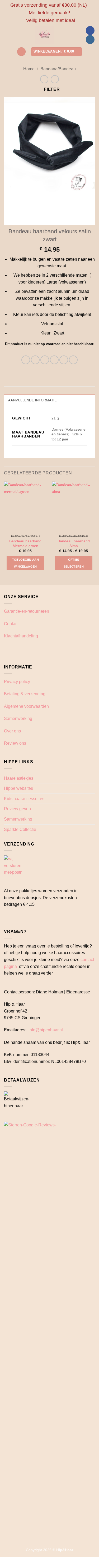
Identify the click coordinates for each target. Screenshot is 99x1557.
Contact (11, 623)
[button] (21, 51)
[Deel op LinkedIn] (73, 359)
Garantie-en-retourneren (26, 611)
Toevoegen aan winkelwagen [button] (25, 563)
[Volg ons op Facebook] (90, 30)
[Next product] (44, 79)
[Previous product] (55, 79)
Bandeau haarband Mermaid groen (25, 543)
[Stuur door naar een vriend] (54, 359)
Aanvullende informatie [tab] (32, 400)
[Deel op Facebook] (35, 359)
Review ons (15, 743)
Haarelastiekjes (18, 778)
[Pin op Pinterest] (63, 359)
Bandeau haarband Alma (74, 543)
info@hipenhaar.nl (46, 1030)
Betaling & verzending (24, 694)
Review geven (17, 809)
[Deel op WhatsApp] (25, 359)
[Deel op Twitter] (44, 359)
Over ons (12, 731)
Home (29, 69)
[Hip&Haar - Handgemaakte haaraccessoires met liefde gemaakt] (45, 35)
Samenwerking (18, 718)
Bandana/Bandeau (58, 69)
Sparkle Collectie (20, 829)
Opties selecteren (74, 563)
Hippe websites (18, 788)
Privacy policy (17, 681)
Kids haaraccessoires (24, 798)
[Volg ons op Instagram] (90, 39)
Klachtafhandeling (21, 636)
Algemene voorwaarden (26, 706)
